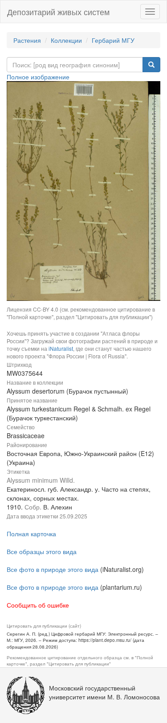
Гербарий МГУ (113, 40)
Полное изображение (38, 76)
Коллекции (66, 40)
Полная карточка (31, 533)
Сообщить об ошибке (38, 604)
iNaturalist (61, 348)
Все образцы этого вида (42, 551)
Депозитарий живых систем (58, 11)
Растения (27, 40)
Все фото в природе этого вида (52, 569)
